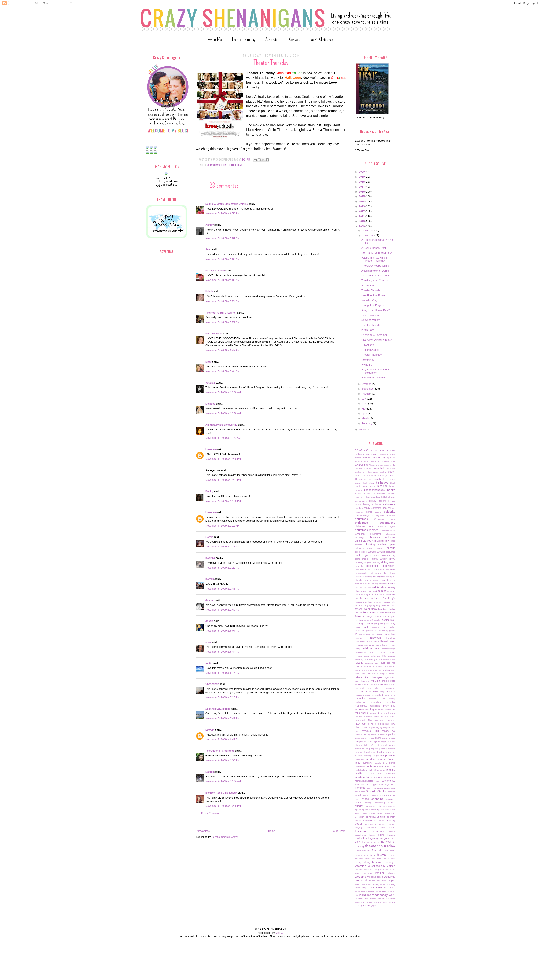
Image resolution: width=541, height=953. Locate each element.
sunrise (382, 824)
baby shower (376, 465)
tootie (208, 663)
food (366, 612)
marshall (391, 691)
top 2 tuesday (375, 850)
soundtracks (389, 806)
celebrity (389, 511)
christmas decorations (375, 522)
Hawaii (384, 641)
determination (361, 573)
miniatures (360, 702)
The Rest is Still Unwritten (220, 312)
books (391, 489)
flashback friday (386, 609)
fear (370, 602)
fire (388, 605)
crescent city (388, 555)
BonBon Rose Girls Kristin (221, 792)
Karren (209, 579)
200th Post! (367, 330)
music (358, 713)
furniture (359, 620)
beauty (377, 479)
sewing (375, 795)
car (389, 508)
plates (358, 749)
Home (271, 830)
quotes (370, 766)
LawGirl (209, 729)
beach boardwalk (364, 475)
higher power (375, 645)
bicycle (358, 483)
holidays (367, 648)
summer (367, 820)
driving (375, 584)
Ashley (209, 224)
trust (393, 859)
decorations (373, 565)
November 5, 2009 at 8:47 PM (222, 739)
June (365, 403)
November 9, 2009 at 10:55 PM (223, 805)
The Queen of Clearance (219, 750)
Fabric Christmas (321, 39)
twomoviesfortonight (383, 862)
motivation (375, 706)
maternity (369, 695)
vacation (360, 866)
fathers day (361, 602)
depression (360, 569)
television (361, 831)
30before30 (361, 450)
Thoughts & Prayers (372, 305)
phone (378, 738)
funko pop (389, 616)
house (373, 652)
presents (390, 755)
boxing (391, 493)
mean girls (390, 695)
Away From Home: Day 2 (375, 310)
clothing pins (386, 544)
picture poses (388, 738)
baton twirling (380, 472)
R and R (378, 766)
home (377, 648)
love (380, 684)
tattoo (392, 827)
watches (384, 869)
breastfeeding (373, 497)
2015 (362, 196)
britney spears (377, 500)
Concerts (390, 548)
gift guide (378, 624)
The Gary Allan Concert (374, 280)
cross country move (383, 558)
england (391, 591)
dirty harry (389, 573)
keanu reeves (362, 670)
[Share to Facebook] (267, 160)
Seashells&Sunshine (217, 708)
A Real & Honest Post (373, 247)
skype (358, 802)
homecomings (388, 649)
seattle (358, 795)
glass (357, 627)
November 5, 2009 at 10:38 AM (223, 413)
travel (382, 854)
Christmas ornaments (368, 533)
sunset (392, 824)
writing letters (362, 905)
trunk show (383, 859)
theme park (360, 850)
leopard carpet (387, 673)
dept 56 (372, 569)
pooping (366, 749)
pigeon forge (379, 741)
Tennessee (378, 831)
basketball (379, 468)
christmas (213, 165)
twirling (366, 862)
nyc (393, 723)
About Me (215, 39)
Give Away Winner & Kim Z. (376, 339)
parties (391, 734)
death (392, 562)
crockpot (366, 559)
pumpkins (368, 763)
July (364, 398)
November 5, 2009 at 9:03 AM (222, 259)
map (382, 691)
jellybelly (359, 659)
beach (391, 471)
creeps (376, 555)
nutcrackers (383, 724)
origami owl (388, 731)
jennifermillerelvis (387, 659)
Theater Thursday (243, 39)
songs (369, 806)
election (359, 587)
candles (359, 508)
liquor (357, 681)
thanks (358, 838)
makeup (359, 691)
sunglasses (370, 824)
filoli (384, 605)
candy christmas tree (375, 508)
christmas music (387, 530)
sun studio (379, 820)
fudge (370, 616)
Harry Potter (373, 641)
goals (366, 627)
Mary (208, 361)
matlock (379, 695)
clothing (370, 544)
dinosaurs (376, 573)
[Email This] (255, 160)
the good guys (370, 842)
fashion (375, 598)
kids (372, 670)
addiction (359, 454)
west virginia (388, 880)
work (392, 895)
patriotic (359, 738)
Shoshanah (212, 684)
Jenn (208, 249)
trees (367, 858)
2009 (362, 226)
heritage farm (361, 645)
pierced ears (365, 741)
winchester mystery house (368, 891)
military (392, 698)
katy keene (389, 666)
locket (358, 684)
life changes (374, 677)
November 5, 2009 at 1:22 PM (222, 567)
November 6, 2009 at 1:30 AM (222, 760)
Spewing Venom (370, 320)
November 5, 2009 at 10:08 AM (223, 392)
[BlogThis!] (259, 160)
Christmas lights (386, 526)
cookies (372, 551)
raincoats (381, 770)
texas (372, 835)
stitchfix (381, 816)
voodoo (368, 869)
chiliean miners (387, 515)
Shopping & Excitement (374, 335)
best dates (389, 479)
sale (357, 784)
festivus (386, 602)
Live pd (365, 681)
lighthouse (390, 677)
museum (390, 709)
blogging (382, 486)
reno (375, 777)
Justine (209, 600)
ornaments (360, 734)
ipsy (384, 656)
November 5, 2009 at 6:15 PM (222, 672)
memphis (360, 698)
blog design (369, 486)
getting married (364, 623)
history (385, 645)
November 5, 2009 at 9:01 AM (222, 238)
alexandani (371, 454)
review (382, 777)
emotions (371, 591)
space (358, 810)
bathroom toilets (363, 472)
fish (393, 605)
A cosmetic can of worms (375, 270)
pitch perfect (369, 745)
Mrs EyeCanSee (215, 270)
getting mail (388, 620)
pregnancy (378, 755)
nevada (370, 716)
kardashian (369, 666)
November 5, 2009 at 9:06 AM (222, 280)
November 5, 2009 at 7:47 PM (222, 718)
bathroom (390, 468)
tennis (392, 831)
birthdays (382, 482)
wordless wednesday (373, 895)
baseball (367, 468)
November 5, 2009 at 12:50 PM (223, 501)
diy (356, 580)
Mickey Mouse (377, 698)
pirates (358, 745)
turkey (358, 862)
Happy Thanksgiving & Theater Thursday (374, 259)
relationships (363, 777)
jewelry (359, 662)
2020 (362, 171)
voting (376, 869)
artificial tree (388, 461)
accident (391, 450)
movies (360, 709)
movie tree (389, 705)
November (368, 235)
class (392, 541)
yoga (373, 906)
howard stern (362, 656)
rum (378, 781)
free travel (390, 612)
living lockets (388, 680)
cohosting (360, 548)
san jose (371, 788)
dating (384, 562)
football (374, 612)
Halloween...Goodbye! (374, 377)
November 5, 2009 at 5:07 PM (222, 630)
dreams (366, 584)
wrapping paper (363, 902)
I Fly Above (367, 344)
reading (390, 769)
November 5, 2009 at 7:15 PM (222, 697)
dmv (361, 580)
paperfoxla (382, 734)
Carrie (209, 537)
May (364, 408)
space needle (369, 810)
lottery (374, 684)
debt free (360, 566)
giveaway (389, 623)
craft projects (363, 555)
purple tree (381, 763)
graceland (360, 630)
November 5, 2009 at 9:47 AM (222, 350)
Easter (391, 583)
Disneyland (379, 576)
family (364, 598)
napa (371, 713)
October (367, 383)
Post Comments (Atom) (225, 837)
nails (365, 713)
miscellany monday (383, 702)
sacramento (388, 780)
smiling (368, 803)
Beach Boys (380, 475)
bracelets (360, 497)
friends (359, 616)
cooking (381, 551)
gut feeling (377, 634)
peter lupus (368, 738)
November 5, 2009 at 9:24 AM (222, 322)
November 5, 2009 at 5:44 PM (222, 651)
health (392, 641)
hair (393, 634)
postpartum (379, 752)
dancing (376, 562)
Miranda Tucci (213, 333)
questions (360, 766)
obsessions (361, 727)
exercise (373, 594)
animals (366, 457)
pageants (371, 734)
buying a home (372, 504)
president (359, 759)
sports (380, 809)
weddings (389, 876)
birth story (368, 483)
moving (369, 709)
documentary (371, 580)
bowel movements (374, 493)
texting (381, 834)
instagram (375, 656)
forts (382, 613)
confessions (361, 552)
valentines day (376, 866)
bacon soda (389, 465)
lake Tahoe (361, 673)
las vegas (373, 673)
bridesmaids (361, 501)
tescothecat (360, 835)
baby (367, 464)
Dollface (210, 403)
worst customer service (382, 899)
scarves (391, 792)
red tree (376, 773)
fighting (376, 605)
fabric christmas (387, 594)
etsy (366, 594)
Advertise (272, 39)
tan (383, 827)
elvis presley (388, 587)
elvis (376, 587)
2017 (362, 186)
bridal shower (388, 497)
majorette (390, 688)
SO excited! (367, 285)
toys (372, 855)
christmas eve (364, 526)
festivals (377, 602)
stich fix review (367, 816)
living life (375, 680)
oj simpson (385, 727)
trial (373, 859)
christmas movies (366, 530)
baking (358, 468)
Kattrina (210, 558)
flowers (358, 612)
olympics (366, 731)
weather (379, 873)
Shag (382, 795)
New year (373, 720)
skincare (390, 799)
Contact (294, 39)
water (392, 869)
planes (392, 745)
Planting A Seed (370, 349)
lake (393, 670)
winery (385, 891)
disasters (359, 576)
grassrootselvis (373, 631)
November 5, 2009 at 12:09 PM (223, 459)
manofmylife (372, 691)
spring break (361, 813)
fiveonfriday (370, 609)
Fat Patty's (389, 598)
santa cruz (389, 788)
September (368, 388)
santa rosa (360, 792)
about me (377, 450)
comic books (374, 548)
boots (358, 493)
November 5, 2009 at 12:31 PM (223, 480)
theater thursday (231, 165)
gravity (385, 631)
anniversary (378, 457)
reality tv (361, 773)
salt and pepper (369, 784)
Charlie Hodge (362, 515)
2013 (362, 206)
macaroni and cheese (368, 688)
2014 (362, 201)
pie (357, 741)
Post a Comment (210, 813)
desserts (390, 569)
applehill (391, 458)
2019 (362, 176)
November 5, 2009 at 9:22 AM (222, 301)
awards (359, 464)
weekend (361, 880)
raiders (372, 770)
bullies (358, 504)
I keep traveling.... (371, 315)
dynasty (383, 584)
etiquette (359, 594)
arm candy (370, 461)
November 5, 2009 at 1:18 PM (222, 546)
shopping (377, 798)
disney (368, 576)
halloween (375, 637)
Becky (209, 491)
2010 (362, 221)
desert (381, 569)
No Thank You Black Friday (376, 252)
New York (360, 723)
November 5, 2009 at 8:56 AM (222, 213)
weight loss (374, 881)
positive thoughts (363, 752)
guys (387, 634)
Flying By (366, 364)
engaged (381, 591)
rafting (364, 770)
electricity (368, 587)
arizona (358, 461)
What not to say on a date (375, 275)
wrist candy (389, 902)
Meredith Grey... (370, 300)
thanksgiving (370, 838)
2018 (362, 181)
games (367, 620)
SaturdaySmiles (376, 791)
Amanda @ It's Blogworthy (221, 424)
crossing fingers (363, 562)
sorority (377, 806)
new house (389, 716)
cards (369, 511)
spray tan (390, 810)
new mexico (361, 720)
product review (375, 759)
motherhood (361, 705)
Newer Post (203, 830)
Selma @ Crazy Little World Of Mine (226, 203)
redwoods (390, 773)
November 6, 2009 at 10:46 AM (223, 781)
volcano (359, 869)
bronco (391, 501)
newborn (372, 724)
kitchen (378, 670)
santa (380, 788)
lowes (387, 684)
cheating (375, 515)
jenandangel (371, 659)
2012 (362, 211)
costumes (390, 552)
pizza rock (382, 745)
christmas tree (363, 540)
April (365, 413)
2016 (362, 191)
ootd (376, 730)
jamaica (391, 656)
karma (379, 666)
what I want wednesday (367, 884)
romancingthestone (365, 781)
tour (366, 855)
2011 (362, 216)
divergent (390, 576)
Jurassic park (372, 663)
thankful (391, 835)
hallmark (359, 638)
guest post (365, 634)
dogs (382, 580)
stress (358, 820)
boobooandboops (374, 489)
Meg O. (279, 932)
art (379, 461)
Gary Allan (376, 620)
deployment (388, 565)
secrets (367, 795)
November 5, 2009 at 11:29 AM (223, 437)
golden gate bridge (383, 627)
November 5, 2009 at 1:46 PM (222, 588)
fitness (358, 609)
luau (393, 684)
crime (357, 559)
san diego (384, 784)
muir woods (380, 709)
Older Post (339, 830)
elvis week (360, 591)
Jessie (209, 621)
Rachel (209, 771)
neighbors (360, 716)
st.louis (372, 813)
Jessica (210, 382)
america (384, 454)
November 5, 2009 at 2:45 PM (222, 609)
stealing (380, 813)
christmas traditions (382, 537)
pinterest (391, 741)
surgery (358, 827)
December (368, 230)
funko (378, 616)
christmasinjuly (380, 540)
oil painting (373, 727)
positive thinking (387, 749)
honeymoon (361, 652)
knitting (386, 670)
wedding (360, 876)
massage (359, 695)
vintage (391, 866)
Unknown (211, 449)
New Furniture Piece (373, 295)
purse (392, 763)
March (366, 418)
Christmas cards (384, 519)
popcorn (375, 749)
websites (391, 873)
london (365, 684)
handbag (390, 638)
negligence (389, 713)
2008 (362, 429)
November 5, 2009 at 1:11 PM (222, 525)
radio (386, 766)
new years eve (387, 720)
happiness (360, 641)
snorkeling (380, 803)
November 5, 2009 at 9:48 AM (222, 371)
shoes (365, 799)
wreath (377, 902)
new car (378, 716)
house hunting (387, 652)
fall (356, 598)
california (389, 504)
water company (363, 873)
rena (208, 642)
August (366, 393)
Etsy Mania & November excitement (375, 371)
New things (367, 359)
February (367, 423)
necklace (379, 713)
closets (358, 544)
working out (361, 898)
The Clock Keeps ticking (375, 265)
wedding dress (375, 877)
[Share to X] (263, 160)
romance (391, 777)
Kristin (209, 291)
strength (391, 816)
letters (358, 677)
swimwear (371, 827)
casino (378, 512)
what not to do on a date (381, 887)
